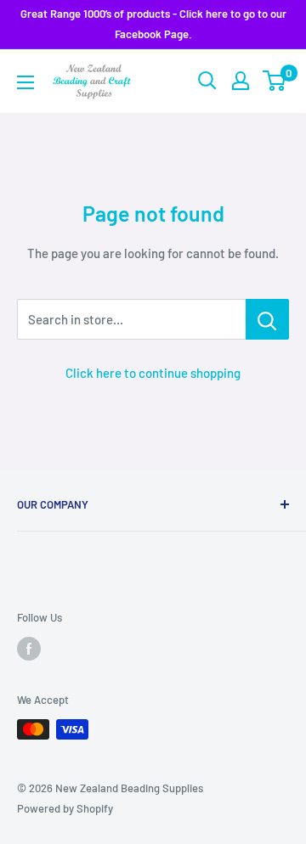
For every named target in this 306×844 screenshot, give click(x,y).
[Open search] (207, 80)
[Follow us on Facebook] (29, 649)
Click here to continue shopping (153, 372)
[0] (275, 80)
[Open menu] (25, 82)
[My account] (240, 80)
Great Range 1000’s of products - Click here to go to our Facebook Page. (153, 24)
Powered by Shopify (65, 808)
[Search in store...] (267, 319)
